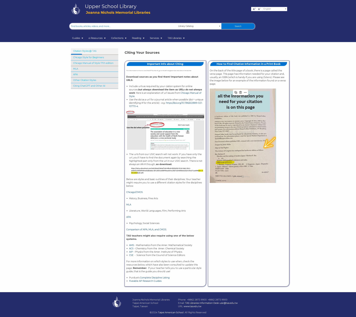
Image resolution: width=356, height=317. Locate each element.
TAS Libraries (175, 38)
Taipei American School (171, 312)
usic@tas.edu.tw (228, 303)
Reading (137, 38)
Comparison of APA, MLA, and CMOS (146, 229)
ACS (131, 248)
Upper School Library (110, 6)
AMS (131, 245)
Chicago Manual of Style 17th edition (93, 63)
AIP (131, 252)
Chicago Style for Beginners (88, 57)
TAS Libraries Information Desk (202, 303)
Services (155, 38)
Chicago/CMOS (134, 192)
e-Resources (96, 38)
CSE (131, 255)
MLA (75, 68)
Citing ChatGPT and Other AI (89, 86)
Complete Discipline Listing (155, 277)
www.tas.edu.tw (192, 306)
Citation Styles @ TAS (85, 51)
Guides (76, 38)
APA (75, 74)
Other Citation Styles (84, 80)
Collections (117, 38)
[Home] (76, 9)
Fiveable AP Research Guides (145, 281)
